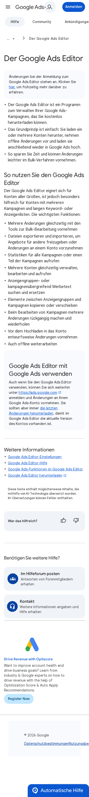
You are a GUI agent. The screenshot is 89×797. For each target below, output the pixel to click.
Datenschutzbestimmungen (46, 743)
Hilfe (15, 22)
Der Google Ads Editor (49, 38)
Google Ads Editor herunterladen (35, 475)
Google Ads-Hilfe (33, 7)
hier (12, 87)
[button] (8, 7)
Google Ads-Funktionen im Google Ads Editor (45, 469)
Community (41, 22)
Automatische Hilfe (62, 790)
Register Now (19, 699)
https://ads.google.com (38, 392)
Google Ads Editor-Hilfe (27, 463)
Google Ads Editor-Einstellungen (35, 457)
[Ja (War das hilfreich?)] (63, 521)
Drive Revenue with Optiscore (28, 659)
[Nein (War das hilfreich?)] (76, 521)
